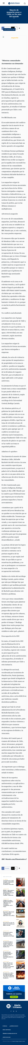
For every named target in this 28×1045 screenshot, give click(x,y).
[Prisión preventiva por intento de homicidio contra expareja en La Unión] (20, 933)
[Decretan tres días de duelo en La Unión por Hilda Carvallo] (20, 923)
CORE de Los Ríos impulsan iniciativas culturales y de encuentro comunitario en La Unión (8, 903)
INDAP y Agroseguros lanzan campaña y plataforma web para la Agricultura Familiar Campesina (8, 893)
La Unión (5, 879)
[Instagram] (14, 1011)
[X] (16, 1011)
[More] (19, 868)
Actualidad (6, 899)
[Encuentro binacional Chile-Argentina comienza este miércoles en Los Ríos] (20, 913)
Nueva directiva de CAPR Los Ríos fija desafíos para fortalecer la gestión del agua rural (8, 965)
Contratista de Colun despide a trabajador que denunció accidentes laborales (8, 882)
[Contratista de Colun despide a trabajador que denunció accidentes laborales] (20, 882)
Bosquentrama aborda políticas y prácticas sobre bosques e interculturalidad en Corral (8, 955)
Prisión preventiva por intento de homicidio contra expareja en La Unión (8, 934)
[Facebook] (11, 1011)
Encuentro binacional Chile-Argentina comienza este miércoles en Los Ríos (8, 913)
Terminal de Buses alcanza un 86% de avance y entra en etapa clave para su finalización (8, 944)
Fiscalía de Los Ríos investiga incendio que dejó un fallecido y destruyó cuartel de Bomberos (8, 975)
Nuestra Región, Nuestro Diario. (18, 1041)
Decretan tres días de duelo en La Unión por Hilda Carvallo (9, 924)
